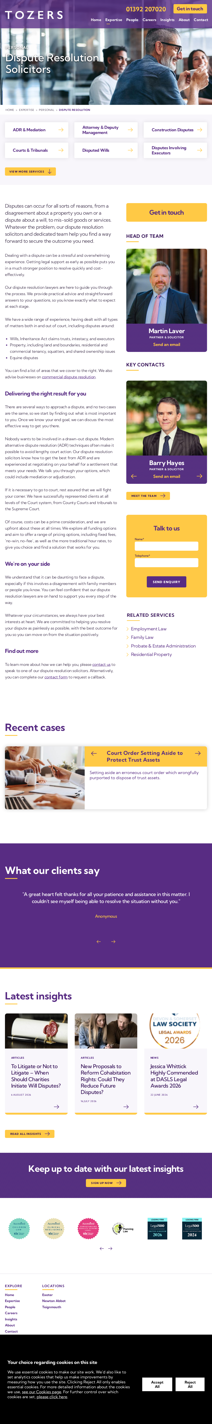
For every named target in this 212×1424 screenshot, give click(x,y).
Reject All (190, 1384)
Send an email (166, 344)
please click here (52, 1396)
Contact (201, 20)
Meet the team (144, 495)
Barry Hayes (166, 463)
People (132, 20)
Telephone (142, 555)
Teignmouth (51, 1307)
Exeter (47, 1295)
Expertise (113, 20)
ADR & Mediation (29, 129)
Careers (150, 20)
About (184, 20)
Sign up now (102, 1183)
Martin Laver (167, 331)
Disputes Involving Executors (169, 150)
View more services (26, 171)
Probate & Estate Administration (163, 646)
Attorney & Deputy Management (100, 130)
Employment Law (149, 628)
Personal (46, 109)
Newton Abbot (54, 1301)
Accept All (157, 1384)
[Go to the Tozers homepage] (34, 15)
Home (96, 20)
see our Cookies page (41, 1391)
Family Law (142, 637)
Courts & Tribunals (30, 150)
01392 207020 (146, 9)
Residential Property (151, 654)
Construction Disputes (173, 129)
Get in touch (190, 9)
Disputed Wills (96, 150)
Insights (167, 20)
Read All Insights (25, 1133)
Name (139, 539)
